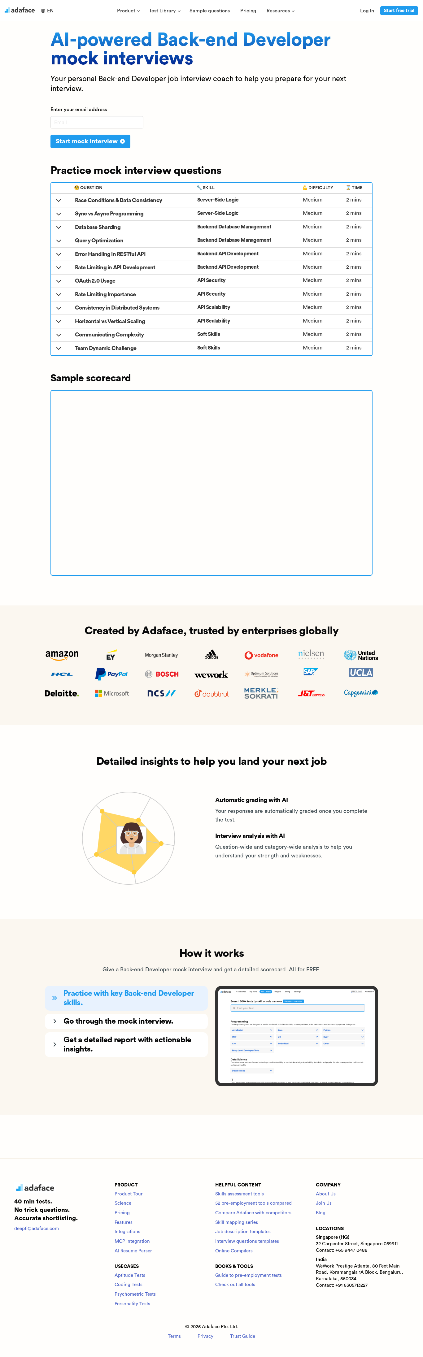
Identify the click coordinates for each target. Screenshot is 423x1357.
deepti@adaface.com (36, 1228)
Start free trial (399, 10)
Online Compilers (234, 1251)
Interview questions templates (247, 1241)
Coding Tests (128, 1284)
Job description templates (243, 1231)
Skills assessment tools (239, 1194)
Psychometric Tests (135, 1294)
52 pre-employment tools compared (253, 1203)
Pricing (122, 1213)
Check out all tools (235, 1284)
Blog (320, 1213)
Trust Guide (242, 1336)
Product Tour (129, 1194)
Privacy (205, 1336)
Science (123, 1203)
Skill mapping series (236, 1222)
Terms (174, 1336)
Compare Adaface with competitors (253, 1213)
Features (124, 1222)
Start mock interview (87, 141)
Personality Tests (132, 1304)
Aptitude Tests (130, 1275)
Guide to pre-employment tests (248, 1275)
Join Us (324, 1203)
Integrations (127, 1231)
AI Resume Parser (133, 1251)
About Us (326, 1194)
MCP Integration (132, 1241)
